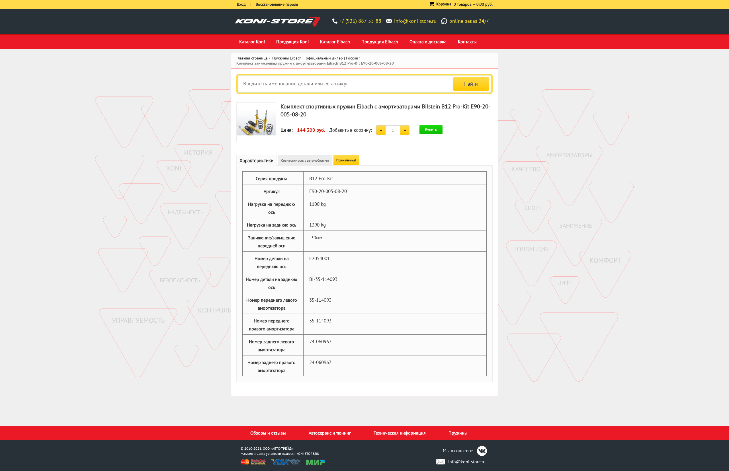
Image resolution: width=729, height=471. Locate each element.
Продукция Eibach (379, 41)
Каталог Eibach (335, 41)
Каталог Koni (252, 41)
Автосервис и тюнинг (330, 433)
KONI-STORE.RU (307, 453)
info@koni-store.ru (415, 21)
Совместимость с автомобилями (305, 160)
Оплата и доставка (428, 41)
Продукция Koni (292, 41)
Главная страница (252, 58)
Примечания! (346, 160)
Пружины (458, 433)
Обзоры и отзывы (268, 433)
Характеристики (256, 160)
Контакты (467, 41)
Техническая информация (400, 433)
